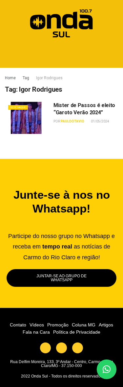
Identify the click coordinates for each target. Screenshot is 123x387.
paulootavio (72, 121)
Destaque (18, 107)
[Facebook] (61, 347)
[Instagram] (77, 347)
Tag (26, 78)
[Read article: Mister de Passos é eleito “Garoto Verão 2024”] (27, 118)
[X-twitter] (45, 347)
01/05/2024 (99, 121)
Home (10, 78)
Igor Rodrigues (49, 78)
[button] (61, 53)
